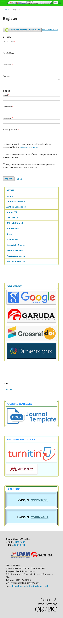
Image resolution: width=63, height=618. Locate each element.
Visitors (8, 389)
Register (8, 178)
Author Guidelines (16, 206)
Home (5, 9)
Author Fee (12, 239)
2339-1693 (20, 542)
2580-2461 (19, 545)
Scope (9, 234)
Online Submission (16, 201)
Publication (12, 228)
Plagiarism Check (15, 256)
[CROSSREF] (31, 340)
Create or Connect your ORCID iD (24, 30)
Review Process (14, 250)
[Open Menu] (3, 3)
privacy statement (29, 147)
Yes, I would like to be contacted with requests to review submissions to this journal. (29, 166)
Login (19, 178)
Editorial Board (14, 223)
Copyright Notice (15, 245)
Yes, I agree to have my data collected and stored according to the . (28, 145)
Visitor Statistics (15, 261)
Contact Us (12, 217)
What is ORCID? (50, 29)
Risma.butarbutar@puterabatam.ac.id (30, 586)
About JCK (11, 212)
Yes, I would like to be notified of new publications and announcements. (31, 156)
